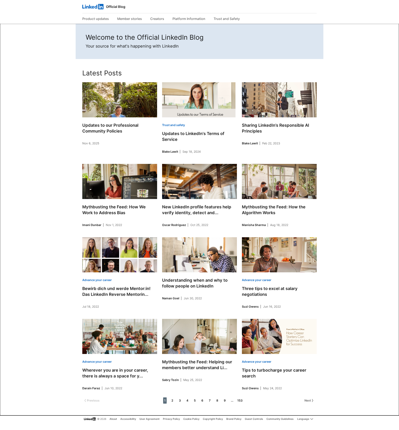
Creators (157, 19)
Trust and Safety (227, 19)
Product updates (95, 19)
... (232, 400)
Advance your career (97, 280)
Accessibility (128, 418)
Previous (93, 400)
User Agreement (149, 418)
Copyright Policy (213, 418)
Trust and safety (173, 125)
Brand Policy (233, 418)
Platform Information (188, 19)
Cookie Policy (191, 418)
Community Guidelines (280, 418)
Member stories (129, 19)
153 (240, 400)
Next (307, 400)
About (113, 418)
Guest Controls (254, 418)
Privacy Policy (171, 418)
